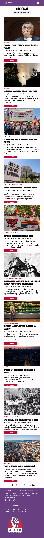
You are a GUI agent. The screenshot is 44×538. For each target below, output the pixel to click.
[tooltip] (5, 500)
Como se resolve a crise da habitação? (19, 466)
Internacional (9, 278)
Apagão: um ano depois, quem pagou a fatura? (19, 371)
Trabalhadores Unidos (24, 50)
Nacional (7, 42)
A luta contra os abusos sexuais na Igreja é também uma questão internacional (22, 282)
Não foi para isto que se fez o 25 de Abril (21, 420)
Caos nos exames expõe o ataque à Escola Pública (21, 46)
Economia (7, 323)
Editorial (7, 417)
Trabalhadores (17, 184)
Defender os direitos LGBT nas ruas (18, 236)
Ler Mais (10, 60)
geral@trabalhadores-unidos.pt (15, 509)
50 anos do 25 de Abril (21, 13)
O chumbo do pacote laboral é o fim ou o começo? (20, 141)
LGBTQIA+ (7, 233)
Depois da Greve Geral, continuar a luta (20, 188)
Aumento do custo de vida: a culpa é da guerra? (20, 327)
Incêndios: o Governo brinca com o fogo (20, 91)
